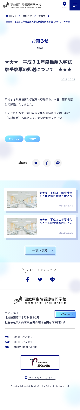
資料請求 (27, 403)
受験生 (41, 15)
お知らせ (27, 15)
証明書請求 (52, 403)
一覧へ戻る (40, 250)
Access (66, 314)
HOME (12, 15)
